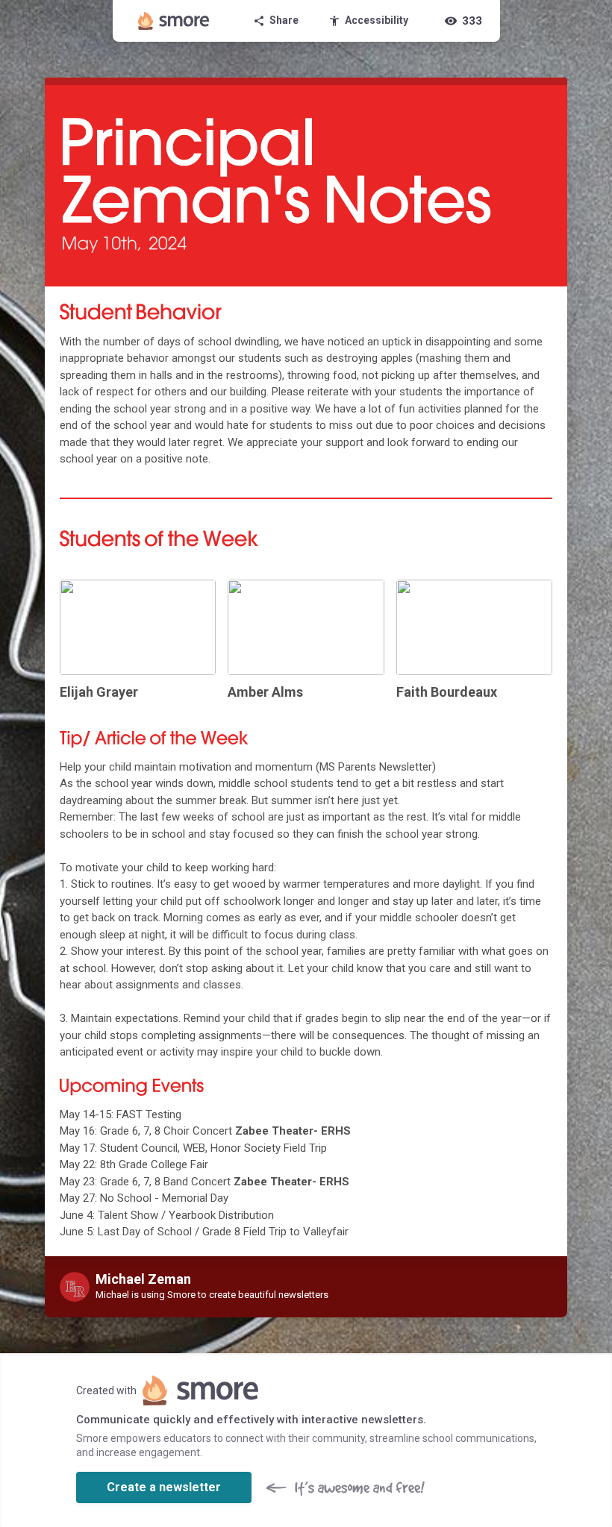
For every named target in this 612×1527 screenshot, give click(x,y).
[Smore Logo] (174, 21)
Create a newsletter (164, 1487)
